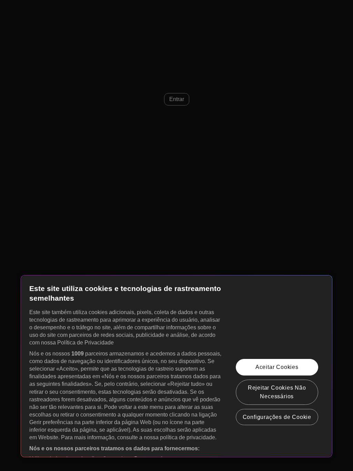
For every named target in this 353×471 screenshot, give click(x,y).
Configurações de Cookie (277, 417)
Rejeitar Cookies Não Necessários (277, 392)
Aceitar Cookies (277, 367)
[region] (176, 366)
